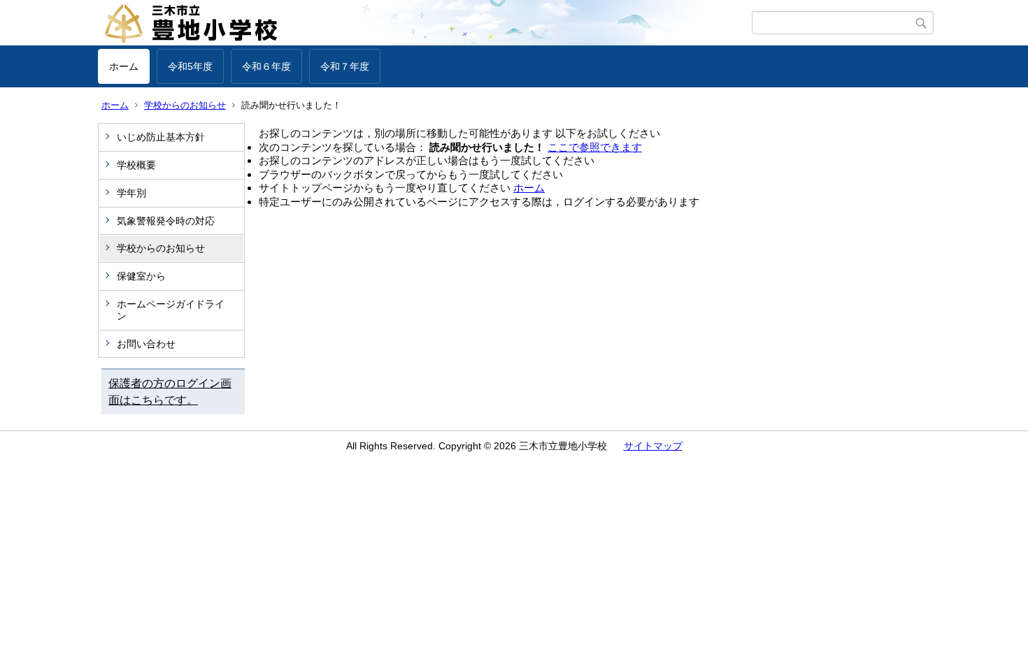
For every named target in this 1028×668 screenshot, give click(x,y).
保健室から (141, 276)
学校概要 (136, 164)
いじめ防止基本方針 (161, 137)
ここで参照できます (595, 147)
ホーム (123, 66)
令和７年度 (344, 66)
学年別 (131, 192)
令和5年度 (190, 66)
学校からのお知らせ (185, 105)
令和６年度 (266, 66)
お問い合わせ (146, 343)
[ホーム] (425, 23)
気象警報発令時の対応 (166, 220)
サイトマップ (653, 445)
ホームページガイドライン (170, 309)
